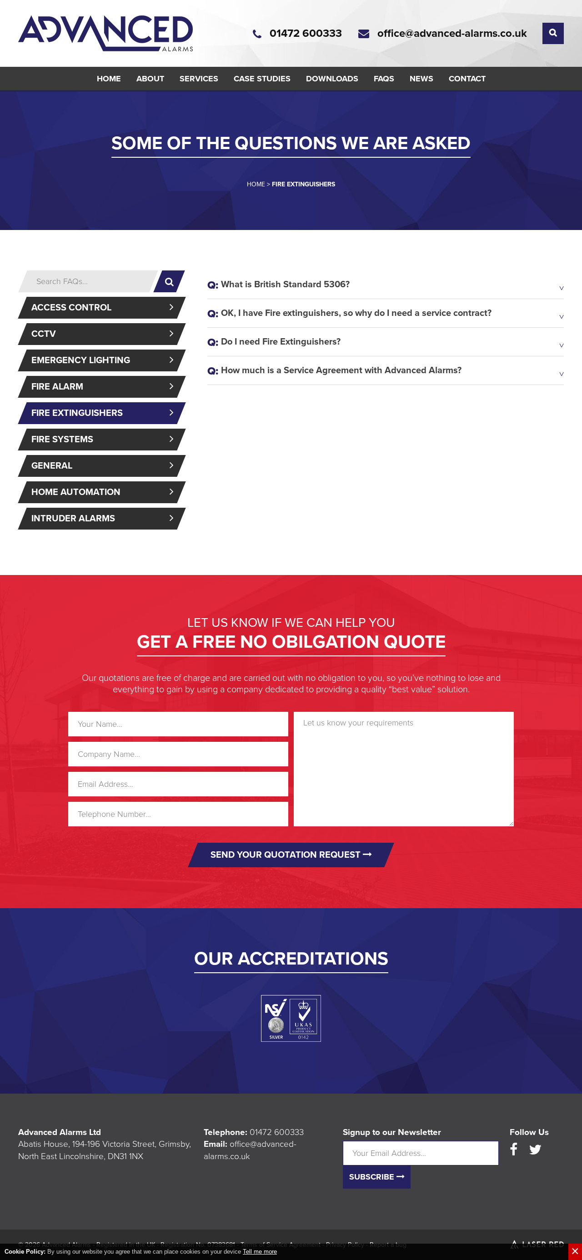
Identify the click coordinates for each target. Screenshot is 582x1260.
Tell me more (260, 1251)
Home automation (75, 492)
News (421, 79)
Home (109, 79)
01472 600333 (277, 1132)
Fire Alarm (57, 386)
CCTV (43, 334)
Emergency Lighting (80, 360)
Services (199, 79)
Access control (71, 307)
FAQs (384, 79)
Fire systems (62, 439)
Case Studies (262, 79)
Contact (467, 79)
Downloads (332, 79)
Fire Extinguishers (77, 413)
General (51, 465)
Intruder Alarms (73, 518)
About (150, 79)
